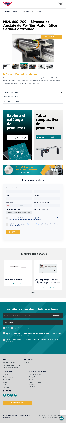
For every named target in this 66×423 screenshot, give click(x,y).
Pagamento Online (18, 403)
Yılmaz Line (6, 380)
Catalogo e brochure (9, 377)
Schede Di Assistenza (35, 387)
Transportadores (38, 11)
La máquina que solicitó (13, 209)
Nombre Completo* (12, 188)
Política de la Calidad (9, 363)
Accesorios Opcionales (41, 209)
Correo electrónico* (40, 188)
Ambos (26, 328)
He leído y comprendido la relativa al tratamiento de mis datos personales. (33, 224)
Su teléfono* (10, 202)
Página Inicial (6, 11)
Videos (5, 382)
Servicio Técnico (34, 377)
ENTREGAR (57, 315)
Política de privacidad (45, 415)
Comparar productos (46, 137)
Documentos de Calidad (10, 368)
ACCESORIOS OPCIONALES (13, 101)
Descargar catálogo (17, 137)
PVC (7, 328)
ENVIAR (14, 232)
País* (7, 195)
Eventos (5, 374)
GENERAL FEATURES (11, 92)
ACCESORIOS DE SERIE (11, 97)
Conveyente (29, 11)
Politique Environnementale (11, 365)
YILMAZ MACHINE (7, 4)
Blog (4, 385)
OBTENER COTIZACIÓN (50, 37)
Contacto (6, 387)
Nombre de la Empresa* (41, 202)
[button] (32, 292)
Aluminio (21, 11)
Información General (35, 374)
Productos (14, 11)
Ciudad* (36, 195)
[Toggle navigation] (60, 4)
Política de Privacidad (32, 224)
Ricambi (31, 380)
